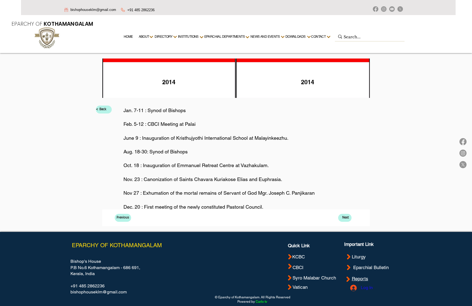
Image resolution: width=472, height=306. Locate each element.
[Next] (328, 36)
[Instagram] (384, 9)
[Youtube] (392, 9)
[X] (400, 9)
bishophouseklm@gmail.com (93, 10)
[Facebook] (375, 9)
